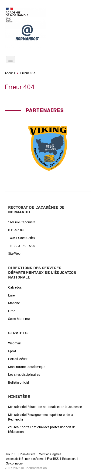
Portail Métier (17, 359)
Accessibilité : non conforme (25, 459)
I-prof (12, 351)
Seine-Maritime (19, 318)
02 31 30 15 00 (24, 245)
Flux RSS (10, 454)
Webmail (14, 343)
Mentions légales (50, 454)
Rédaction (68, 459)
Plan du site (27, 454)
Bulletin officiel (18, 382)
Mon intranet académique (26, 366)
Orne (11, 311)
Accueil (10, 73)
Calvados (15, 287)
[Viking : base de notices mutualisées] (48, 147)
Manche (14, 303)
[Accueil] (48, 27)
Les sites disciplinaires (24, 374)
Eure (11, 295)
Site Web (14, 253)
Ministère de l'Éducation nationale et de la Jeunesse (45, 406)
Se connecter (15, 463)
